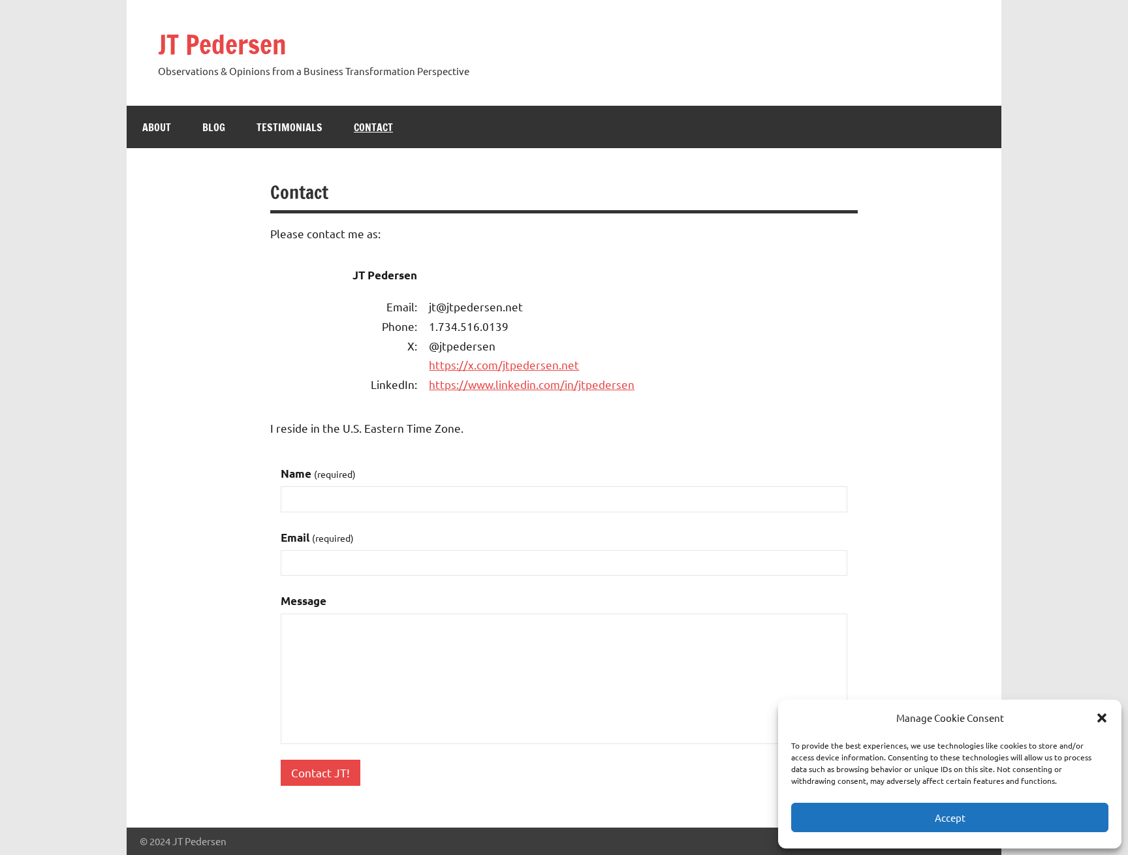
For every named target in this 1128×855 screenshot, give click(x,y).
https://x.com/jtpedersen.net (504, 364)
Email (317, 537)
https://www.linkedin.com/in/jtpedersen (531, 384)
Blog (213, 127)
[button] (1101, 717)
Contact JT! (320, 772)
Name (318, 473)
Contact (373, 127)
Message (303, 601)
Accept (950, 817)
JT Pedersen (222, 44)
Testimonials (289, 127)
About (156, 127)
